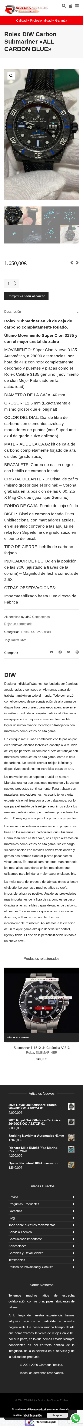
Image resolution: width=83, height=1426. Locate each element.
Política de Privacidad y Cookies (31, 1267)
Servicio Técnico (20, 1232)
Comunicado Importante (25, 1239)
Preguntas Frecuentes (24, 1204)
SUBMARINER (42, 632)
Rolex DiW (18, 640)
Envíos (13, 1197)
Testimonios (17, 1260)
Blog (12, 1218)
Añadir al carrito (33, 296)
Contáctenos (41, 617)
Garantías (15, 1211)
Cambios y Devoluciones (26, 1253)
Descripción (12, 311)
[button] (11, 76)
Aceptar (57, 1415)
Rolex (25, 632)
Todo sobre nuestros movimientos (32, 1225)
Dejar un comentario (18, 624)
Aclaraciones (18, 1246)
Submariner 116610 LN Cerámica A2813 (42, 1047)
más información (32, 1414)
